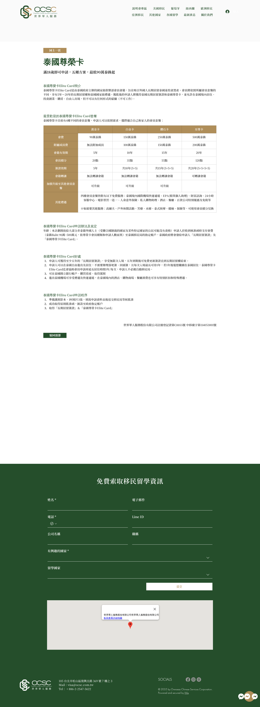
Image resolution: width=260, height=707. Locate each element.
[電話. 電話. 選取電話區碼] (53, 523)
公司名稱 (54, 534)
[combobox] (130, 558)
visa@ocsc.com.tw (80, 685)
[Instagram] (193, 679)
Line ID (138, 517)
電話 (52, 517)
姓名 (52, 500)
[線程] (199, 679)
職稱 (135, 534)
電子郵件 (138, 500)
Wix (186, 692)
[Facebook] (188, 679)
